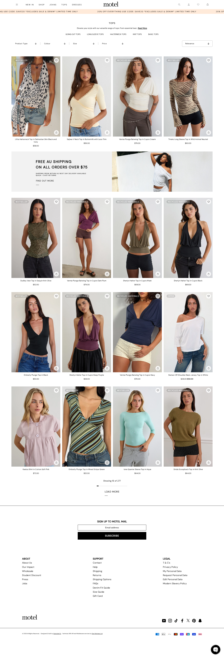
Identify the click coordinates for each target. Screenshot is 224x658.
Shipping (97, 571)
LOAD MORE (112, 491)
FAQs (95, 583)
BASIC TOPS (153, 34)
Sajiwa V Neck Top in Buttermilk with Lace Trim (87, 139)
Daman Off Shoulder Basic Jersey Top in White (188, 375)
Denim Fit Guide (101, 587)
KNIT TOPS (137, 34)
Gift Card (98, 596)
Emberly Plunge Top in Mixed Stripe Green (87, 469)
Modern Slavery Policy (175, 583)
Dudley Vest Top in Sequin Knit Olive (35, 280)
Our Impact (28, 567)
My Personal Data (172, 571)
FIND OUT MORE (45, 180)
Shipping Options (102, 579)
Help (95, 567)
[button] (56, 60)
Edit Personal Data (172, 579)
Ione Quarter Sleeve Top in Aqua (137, 469)
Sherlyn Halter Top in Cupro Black (188, 280)
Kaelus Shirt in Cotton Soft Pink (36, 469)
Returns (97, 575)
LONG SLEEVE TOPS (95, 34)
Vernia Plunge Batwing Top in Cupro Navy (137, 375)
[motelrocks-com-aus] (111, 4)
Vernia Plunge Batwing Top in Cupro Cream (137, 139)
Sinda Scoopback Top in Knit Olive (188, 469)
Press (25, 579)
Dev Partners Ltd (97, 634)
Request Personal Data (175, 575)
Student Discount (31, 575)
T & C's (166, 562)
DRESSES (77, 5)
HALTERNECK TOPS (118, 34)
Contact (97, 562)
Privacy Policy (170, 567)
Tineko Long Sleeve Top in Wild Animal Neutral (188, 139)
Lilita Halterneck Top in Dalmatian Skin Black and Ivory (36, 140)
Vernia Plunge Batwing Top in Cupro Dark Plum (86, 280)
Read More (142, 28)
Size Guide (98, 591)
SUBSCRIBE (112, 535)
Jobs (24, 583)
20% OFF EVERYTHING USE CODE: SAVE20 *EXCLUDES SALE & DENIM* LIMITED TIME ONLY (84, 11)
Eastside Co (57, 634)
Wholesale (27, 571)
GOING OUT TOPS (73, 34)
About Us (27, 562)
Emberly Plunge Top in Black (36, 375)
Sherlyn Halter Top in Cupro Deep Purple (86, 375)
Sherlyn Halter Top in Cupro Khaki (137, 280)
